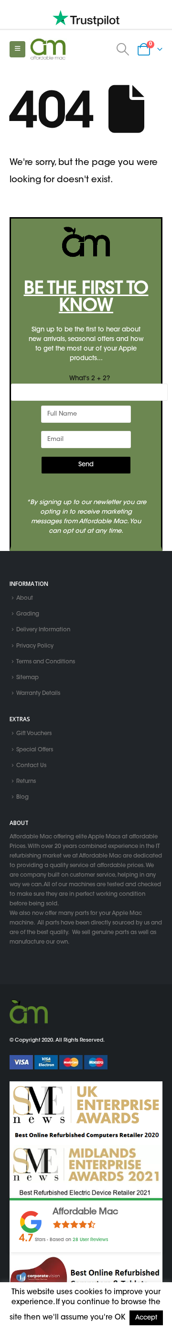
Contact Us (31, 766)
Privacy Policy (35, 646)
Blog (22, 797)
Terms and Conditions (45, 662)
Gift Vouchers (34, 734)
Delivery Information (43, 630)
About (24, 598)
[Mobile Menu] (17, 49)
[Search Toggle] (123, 49)
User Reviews (90, 1240)
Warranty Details (38, 693)
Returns (26, 781)
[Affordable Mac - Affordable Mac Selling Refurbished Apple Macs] (48, 49)
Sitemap (27, 678)
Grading (27, 614)
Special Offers (34, 750)
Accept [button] (146, 1318)
